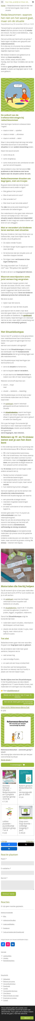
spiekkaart (9, 404)
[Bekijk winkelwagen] (33, 2)
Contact (5, 1000)
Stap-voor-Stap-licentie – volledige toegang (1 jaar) (25, 825)
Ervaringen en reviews (10, 998)
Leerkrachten (7, 956)
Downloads (6, 986)
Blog (4, 916)
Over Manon (7, 993)
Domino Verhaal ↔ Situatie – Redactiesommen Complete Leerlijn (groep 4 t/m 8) (9, 792)
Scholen (5, 958)
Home (3, 6)
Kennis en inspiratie (7, 912)
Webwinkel (6, 979)
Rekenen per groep (9, 981)
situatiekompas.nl (13, 691)
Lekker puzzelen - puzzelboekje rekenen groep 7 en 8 (9, 825)
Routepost (6, 928)
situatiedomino (10, 608)
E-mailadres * (6, 868)
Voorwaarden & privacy (10, 991)
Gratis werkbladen (9, 924)
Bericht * (4, 878)
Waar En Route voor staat (10, 996)
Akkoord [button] (27, 1018)
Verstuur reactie (8, 894)
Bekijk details (6, 760)
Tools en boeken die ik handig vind (13, 932)
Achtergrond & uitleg (9, 920)
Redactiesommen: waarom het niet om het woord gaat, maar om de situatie (18, 8)
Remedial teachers (8, 960)
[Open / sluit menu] (2, 2)
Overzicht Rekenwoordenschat (15, 707)
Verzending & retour (9, 984)
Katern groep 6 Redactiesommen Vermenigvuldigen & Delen (25, 790)
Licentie (5, 988)
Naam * (4, 859)
